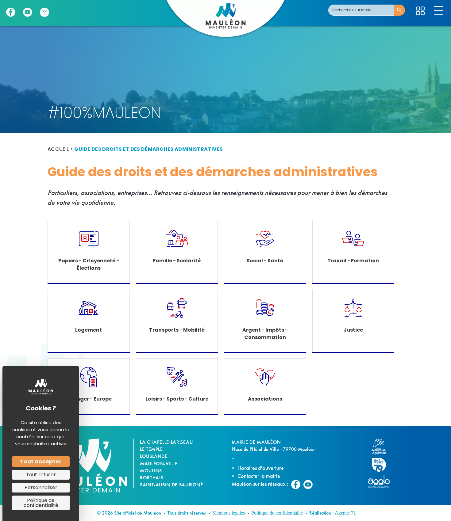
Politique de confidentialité (277, 512)
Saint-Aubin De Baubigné (171, 484)
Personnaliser (41, 487)
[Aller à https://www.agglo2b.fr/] (381, 481)
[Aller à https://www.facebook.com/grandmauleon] (10, 12)
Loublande (154, 456)
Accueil (58, 149)
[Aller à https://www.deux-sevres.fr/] (381, 465)
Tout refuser (41, 474)
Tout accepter (41, 461)
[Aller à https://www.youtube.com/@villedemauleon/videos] (27, 12)
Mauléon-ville (158, 463)
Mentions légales (228, 512)
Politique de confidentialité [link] (41, 503)
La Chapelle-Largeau (166, 442)
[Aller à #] (420, 11)
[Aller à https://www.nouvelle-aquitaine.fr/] (381, 447)
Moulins (151, 470)
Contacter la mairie (258, 475)
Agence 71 (345, 512)
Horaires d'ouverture (260, 467)
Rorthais (151, 477)
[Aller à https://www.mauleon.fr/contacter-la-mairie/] (44, 12)
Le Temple (151, 449)
